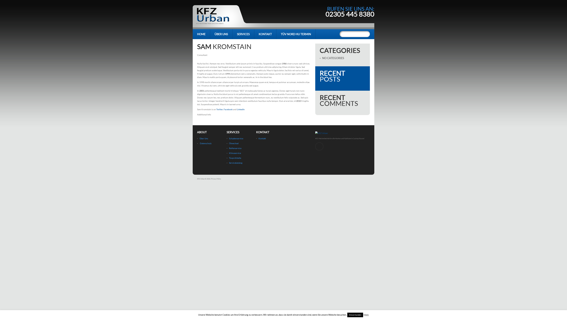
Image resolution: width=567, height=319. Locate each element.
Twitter (219, 109)
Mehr (366, 314)
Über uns (221, 34)
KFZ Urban (201, 179)
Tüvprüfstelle (235, 158)
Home (201, 34)
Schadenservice (236, 138)
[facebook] (319, 146)
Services (243, 34)
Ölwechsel (234, 143)
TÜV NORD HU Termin (296, 34)
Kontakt (265, 34)
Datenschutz (205, 143)
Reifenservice (235, 148)
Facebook (228, 109)
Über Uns (203, 138)
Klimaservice (235, 153)
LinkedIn (241, 109)
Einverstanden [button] (355, 315)
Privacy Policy (216, 179)
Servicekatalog (235, 163)
